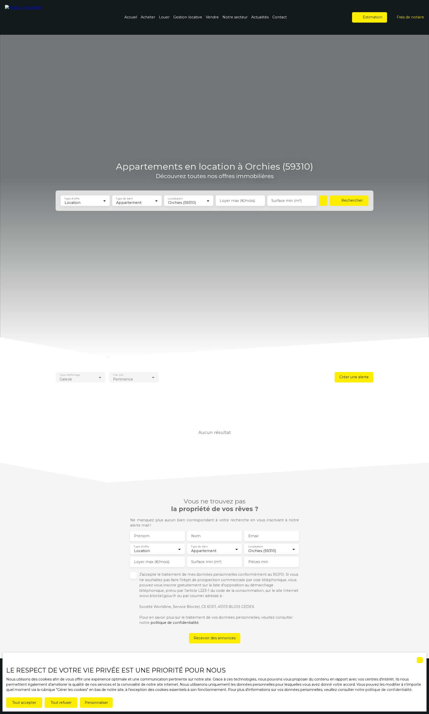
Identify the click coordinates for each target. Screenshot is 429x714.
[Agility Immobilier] (39, 17)
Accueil (130, 17)
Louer (164, 17)
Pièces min (258, 562)
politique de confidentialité (174, 622)
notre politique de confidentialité (383, 689)
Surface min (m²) (286, 200)
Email (253, 536)
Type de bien (124, 198)
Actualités (260, 17)
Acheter (148, 17)
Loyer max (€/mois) (237, 200)
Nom (196, 536)
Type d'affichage (69, 374)
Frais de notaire (410, 17)
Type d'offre (72, 198)
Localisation (175, 198)
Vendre (212, 17)
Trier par (118, 374)
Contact (279, 17)
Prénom (141, 536)
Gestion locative (187, 17)
